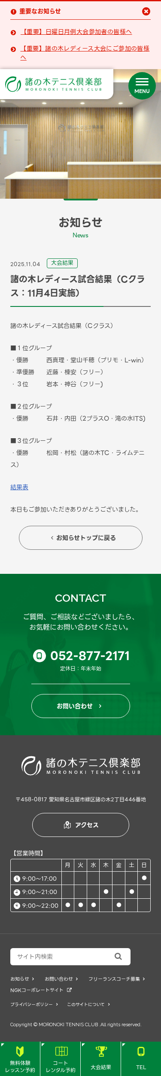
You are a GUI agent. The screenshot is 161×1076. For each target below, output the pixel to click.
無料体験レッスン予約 (20, 1060)
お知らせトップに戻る (83, 538)
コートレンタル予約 (61, 1060)
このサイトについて (88, 1004)
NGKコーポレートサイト (41, 990)
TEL (141, 1058)
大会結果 (101, 1058)
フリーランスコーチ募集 (116, 979)
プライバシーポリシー (34, 1004)
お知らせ (22, 979)
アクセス (81, 825)
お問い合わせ (79, 706)
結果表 (19, 487)
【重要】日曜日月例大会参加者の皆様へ (76, 31)
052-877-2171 (83, 655)
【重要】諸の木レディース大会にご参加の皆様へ (84, 53)
